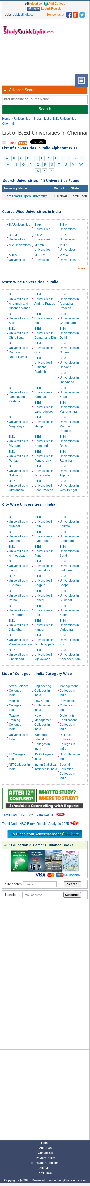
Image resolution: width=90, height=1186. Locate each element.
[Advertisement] (18, 58)
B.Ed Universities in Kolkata (69, 521)
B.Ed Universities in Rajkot (44, 610)
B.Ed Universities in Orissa (69, 441)
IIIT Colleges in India (70, 757)
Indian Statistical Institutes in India (45, 767)
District (59, 188)
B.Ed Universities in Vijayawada (44, 654)
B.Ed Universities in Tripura (69, 471)
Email (12, 143)
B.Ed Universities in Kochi (69, 640)
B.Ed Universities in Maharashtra (69, 407)
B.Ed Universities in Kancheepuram (70, 654)
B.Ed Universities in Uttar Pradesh (44, 485)
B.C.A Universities (42, 237)
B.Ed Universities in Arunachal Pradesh (69, 301)
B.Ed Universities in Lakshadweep (44, 407)
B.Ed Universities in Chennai (18, 536)
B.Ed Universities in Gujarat (69, 348)
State (75, 188)
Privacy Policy (45, 1158)
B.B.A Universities (68, 227)
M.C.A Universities (68, 258)
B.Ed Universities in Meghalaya (18, 422)
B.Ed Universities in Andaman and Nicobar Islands (19, 301)
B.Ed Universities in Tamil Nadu (44, 471)
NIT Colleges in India (19, 767)
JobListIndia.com (24, 14)
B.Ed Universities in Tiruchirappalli (44, 640)
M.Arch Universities (42, 247)
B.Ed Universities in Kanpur (44, 625)
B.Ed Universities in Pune (44, 551)
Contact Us (45, 1153)
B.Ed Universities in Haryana (69, 362)
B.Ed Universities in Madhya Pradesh (69, 424)
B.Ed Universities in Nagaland (44, 441)
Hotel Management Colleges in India (43, 722)
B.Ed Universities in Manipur (44, 422)
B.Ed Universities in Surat (69, 551)
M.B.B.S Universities (42, 258)
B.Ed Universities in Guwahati (69, 595)
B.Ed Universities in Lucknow (18, 580)
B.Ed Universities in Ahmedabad (18, 551)
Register (57, 8)
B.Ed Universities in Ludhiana (69, 566)
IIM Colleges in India (44, 757)
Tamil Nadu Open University (26, 196)
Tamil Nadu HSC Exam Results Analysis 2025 (36, 824)
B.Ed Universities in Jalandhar (18, 625)
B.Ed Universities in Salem (69, 610)
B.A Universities (19, 224)
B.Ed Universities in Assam (18, 318)
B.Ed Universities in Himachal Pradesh (44, 365)
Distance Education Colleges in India (67, 741)
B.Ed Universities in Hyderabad (44, 536)
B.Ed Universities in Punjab (18, 456)
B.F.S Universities (68, 237)
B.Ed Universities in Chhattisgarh (18, 333)
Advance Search (22, 90)
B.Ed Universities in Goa (44, 348)
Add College (57, 3)
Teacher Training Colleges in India (16, 722)
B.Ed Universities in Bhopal (69, 580)
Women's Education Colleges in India (42, 741)
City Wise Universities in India (29, 504)
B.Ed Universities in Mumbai (18, 521)
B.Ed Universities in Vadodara (69, 625)
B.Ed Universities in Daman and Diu (45, 333)
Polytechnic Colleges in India (68, 705)
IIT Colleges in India (18, 757)
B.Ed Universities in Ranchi (44, 595)
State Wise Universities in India (30, 281)
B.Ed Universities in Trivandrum (18, 610)
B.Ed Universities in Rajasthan (69, 456)
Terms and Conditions (45, 1163)
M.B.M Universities (17, 258)
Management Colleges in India (69, 690)
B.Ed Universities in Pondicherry (44, 456)
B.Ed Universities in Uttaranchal (18, 485)
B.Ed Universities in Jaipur (18, 566)
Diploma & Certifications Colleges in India (69, 722)
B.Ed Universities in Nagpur (44, 580)
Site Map (46, 1168)
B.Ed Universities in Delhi (69, 333)
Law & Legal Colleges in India (43, 705)
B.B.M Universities (17, 237)
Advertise (35, 3)
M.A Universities (20, 245)
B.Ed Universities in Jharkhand (69, 377)
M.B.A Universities (68, 247)
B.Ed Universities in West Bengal (69, 485)
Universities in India (28, 118)
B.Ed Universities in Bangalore (69, 536)
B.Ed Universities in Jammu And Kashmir (18, 394)
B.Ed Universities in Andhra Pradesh (45, 299)
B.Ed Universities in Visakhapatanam (20, 640)
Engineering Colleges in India (42, 690)
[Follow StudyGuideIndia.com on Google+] (75, 14)
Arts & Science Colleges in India (19, 690)
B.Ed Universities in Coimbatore (44, 566)
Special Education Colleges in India (67, 771)
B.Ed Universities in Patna (18, 595)
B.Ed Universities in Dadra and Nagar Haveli (18, 350)
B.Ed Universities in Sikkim (18, 471)
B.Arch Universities (42, 227)
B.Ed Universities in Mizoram (18, 441)
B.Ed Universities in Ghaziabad (18, 654)
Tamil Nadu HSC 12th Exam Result (28, 815)
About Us (45, 1148)
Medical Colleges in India (16, 705)
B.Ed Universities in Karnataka (44, 392)
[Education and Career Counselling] (45, 791)
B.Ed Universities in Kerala (69, 392)
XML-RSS (45, 1173)
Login (44, 8)
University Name (15, 188)
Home (6, 118)
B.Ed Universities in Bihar (44, 318)
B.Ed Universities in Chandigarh (69, 318)
